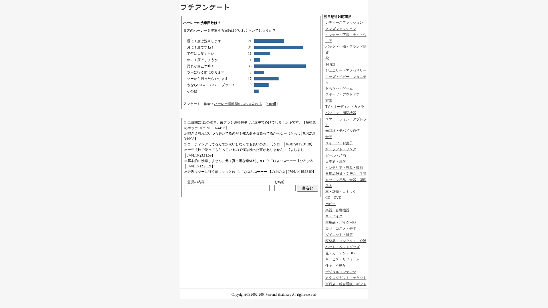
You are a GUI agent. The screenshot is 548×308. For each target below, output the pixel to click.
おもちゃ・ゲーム (339, 88)
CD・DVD (333, 198)
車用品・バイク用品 (340, 222)
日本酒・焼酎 (335, 161)
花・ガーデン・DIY (340, 253)
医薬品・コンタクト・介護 (345, 241)
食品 (328, 137)
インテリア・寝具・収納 (344, 168)
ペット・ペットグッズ (342, 247)
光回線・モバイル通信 (342, 131)
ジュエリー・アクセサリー (345, 70)
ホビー (330, 204)
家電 (328, 101)
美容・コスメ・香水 (340, 228)
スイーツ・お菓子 (339, 143)
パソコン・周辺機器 (340, 113)
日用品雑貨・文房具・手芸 (345, 174)
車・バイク (333, 216)
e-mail (271, 104)
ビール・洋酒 (335, 155)
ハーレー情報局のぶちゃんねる (238, 104)
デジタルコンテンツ (340, 272)
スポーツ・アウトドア (342, 94)
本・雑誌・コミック (340, 192)
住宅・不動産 (335, 266)
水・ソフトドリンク (340, 149)
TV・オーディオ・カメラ (344, 107)
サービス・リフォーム (342, 259)
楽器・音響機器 (337, 210)
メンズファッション (340, 29)
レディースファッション (344, 23)
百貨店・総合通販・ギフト (345, 284)
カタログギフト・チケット (345, 278)
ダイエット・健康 (339, 235)
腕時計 (330, 64)
